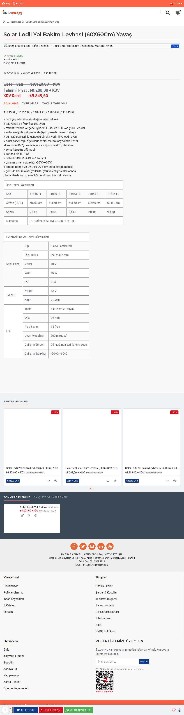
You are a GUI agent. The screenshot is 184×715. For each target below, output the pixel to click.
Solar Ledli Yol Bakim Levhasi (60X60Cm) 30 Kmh (152, 468)
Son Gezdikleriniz (17, 497)
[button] (90, 488)
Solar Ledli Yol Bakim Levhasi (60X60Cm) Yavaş (39, 507)
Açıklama (11, 103)
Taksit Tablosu (54, 103)
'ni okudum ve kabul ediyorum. (121, 669)
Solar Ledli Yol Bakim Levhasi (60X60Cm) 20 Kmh (93, 468)
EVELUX (17, 59)
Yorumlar (30, 103)
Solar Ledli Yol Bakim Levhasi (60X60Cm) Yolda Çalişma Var (33, 468)
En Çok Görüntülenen (50, 497)
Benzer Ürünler (16, 401)
